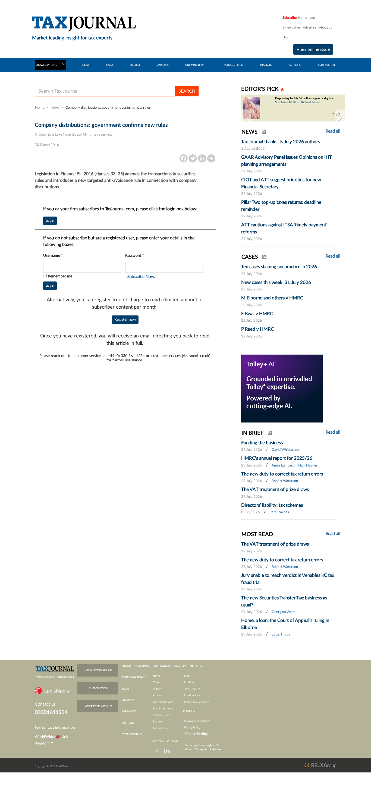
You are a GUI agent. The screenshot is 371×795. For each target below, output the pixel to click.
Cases (156, 682)
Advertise (309, 27)
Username (53, 256)
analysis (128, 700)
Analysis (157, 695)
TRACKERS (266, 65)
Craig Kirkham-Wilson (319, 105)
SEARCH (186, 91)
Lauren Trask (283, 110)
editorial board (134, 677)
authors (128, 723)
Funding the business (262, 442)
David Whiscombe (286, 450)
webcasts (129, 711)
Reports (157, 721)
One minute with (163, 702)
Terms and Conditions (197, 721)
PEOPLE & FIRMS (233, 65)
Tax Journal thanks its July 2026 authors (280, 141)
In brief (157, 689)
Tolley (187, 676)
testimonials (132, 734)
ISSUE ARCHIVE (326, 65)
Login (313, 17)
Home (302, 17)
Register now (125, 319)
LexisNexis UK (192, 689)
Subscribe (289, 17)
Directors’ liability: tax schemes (272, 505)
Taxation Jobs (192, 695)
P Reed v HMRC (257, 329)
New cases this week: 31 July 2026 (276, 282)
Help (285, 37)
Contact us (45, 704)
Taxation (189, 682)
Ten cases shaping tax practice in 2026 (279, 266)
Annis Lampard (283, 465)
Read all (333, 131)
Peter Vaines (279, 512)
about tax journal (136, 666)
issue (125, 688)
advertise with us (98, 706)
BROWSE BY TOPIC (47, 65)
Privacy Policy (192, 727)
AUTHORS (295, 65)
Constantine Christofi (289, 105)
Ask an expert (161, 728)
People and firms (163, 708)
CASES (110, 65)
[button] (246, 117)
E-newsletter (291, 27)
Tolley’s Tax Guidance (196, 702)
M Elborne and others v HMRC (272, 298)
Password (134, 256)
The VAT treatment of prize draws (275, 489)
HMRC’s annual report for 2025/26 (276, 458)
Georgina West (283, 612)
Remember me (60, 276)
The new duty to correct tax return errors (282, 474)
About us (325, 27)
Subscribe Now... (142, 277)
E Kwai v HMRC (257, 313)
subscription (98, 688)
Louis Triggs (281, 634)
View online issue (313, 49)
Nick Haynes (308, 465)
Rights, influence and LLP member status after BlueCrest (303, 100)
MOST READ (257, 534)
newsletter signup (98, 670)
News (55, 107)
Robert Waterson (285, 481)
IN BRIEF (135, 65)
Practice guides (162, 715)
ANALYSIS (163, 65)
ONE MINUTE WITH (196, 65)
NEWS (85, 65)
